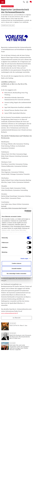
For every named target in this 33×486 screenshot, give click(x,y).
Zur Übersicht (16, 318)
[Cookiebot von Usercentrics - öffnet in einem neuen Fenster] (24, 211)
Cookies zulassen (16, 263)
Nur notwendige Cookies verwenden (16, 273)
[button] (2, 2)
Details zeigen (24, 258)
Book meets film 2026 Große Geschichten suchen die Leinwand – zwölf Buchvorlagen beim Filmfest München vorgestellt (20, 347)
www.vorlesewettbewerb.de (8, 313)
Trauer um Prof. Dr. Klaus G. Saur (18, 325)
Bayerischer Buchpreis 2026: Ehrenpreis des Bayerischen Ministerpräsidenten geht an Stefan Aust (20, 337)
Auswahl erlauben (16, 268)
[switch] (29, 242)
